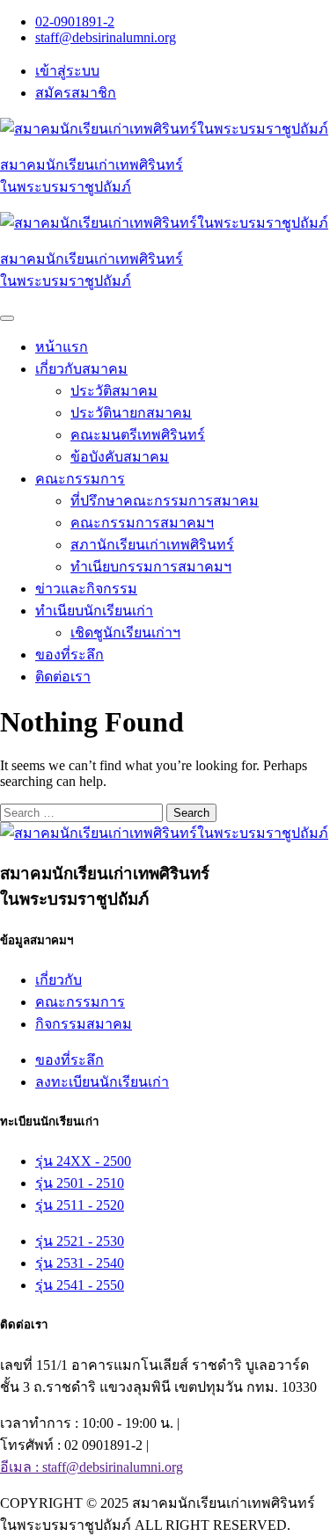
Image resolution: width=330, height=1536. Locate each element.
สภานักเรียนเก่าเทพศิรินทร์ (152, 544)
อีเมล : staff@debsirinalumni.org (91, 1467)
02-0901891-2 (74, 21)
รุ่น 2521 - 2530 (79, 1241)
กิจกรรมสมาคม (83, 1023)
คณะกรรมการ (80, 1001)
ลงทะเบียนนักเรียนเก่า (102, 1081)
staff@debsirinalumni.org (105, 37)
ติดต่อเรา (63, 676)
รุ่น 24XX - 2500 (83, 1161)
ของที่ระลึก (69, 654)
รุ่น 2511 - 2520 (79, 1204)
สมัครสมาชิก (75, 92)
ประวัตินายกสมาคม (131, 412)
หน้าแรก (61, 346)
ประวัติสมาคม (114, 390)
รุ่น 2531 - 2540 (79, 1263)
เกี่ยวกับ (58, 979)
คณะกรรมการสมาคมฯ (142, 522)
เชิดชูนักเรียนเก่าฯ (125, 632)
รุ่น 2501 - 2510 (79, 1183)
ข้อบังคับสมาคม (119, 456)
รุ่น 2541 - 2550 (79, 1285)
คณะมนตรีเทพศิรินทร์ (137, 434)
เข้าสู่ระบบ (67, 70)
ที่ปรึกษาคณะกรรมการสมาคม (164, 500)
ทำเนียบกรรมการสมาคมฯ (150, 566)
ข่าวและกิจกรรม (86, 588)
